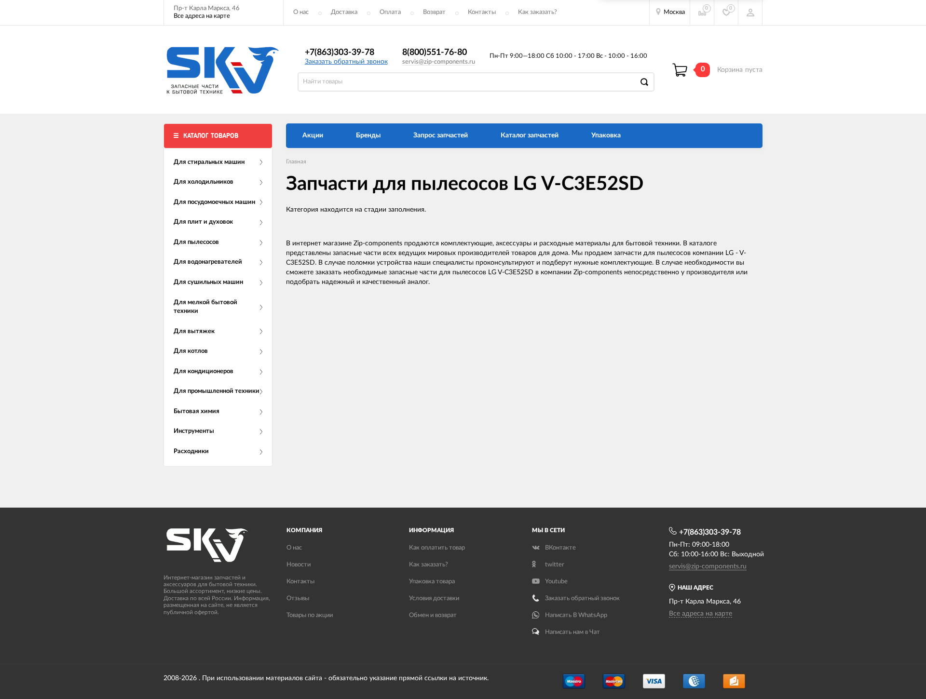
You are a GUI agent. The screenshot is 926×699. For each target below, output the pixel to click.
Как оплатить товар (437, 548)
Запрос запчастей (440, 135)
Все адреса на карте (202, 16)
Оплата (390, 12)
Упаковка (606, 135)
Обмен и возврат (433, 615)
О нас (301, 12)
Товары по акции (309, 615)
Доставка (344, 12)
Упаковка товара (432, 581)
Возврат (434, 12)
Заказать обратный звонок (346, 61)
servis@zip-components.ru (438, 62)
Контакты (482, 12)
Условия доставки (434, 598)
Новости (298, 565)
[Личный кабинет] (750, 12)
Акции (312, 135)
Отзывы (297, 598)
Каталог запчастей (529, 135)
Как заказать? (537, 12)
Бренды (368, 135)
